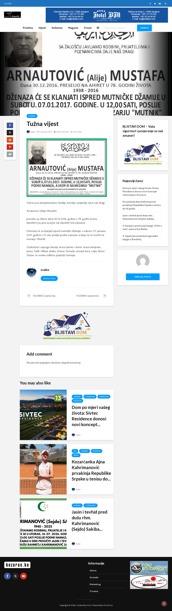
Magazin (73, 27)
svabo (32, 132)
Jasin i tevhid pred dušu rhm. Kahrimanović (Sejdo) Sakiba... (89, 520)
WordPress (108, 605)
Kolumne (57, 27)
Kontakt (8, 3)
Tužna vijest (90, 505)
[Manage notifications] (164, 603)
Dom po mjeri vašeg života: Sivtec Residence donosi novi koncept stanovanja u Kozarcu (141, 191)
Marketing (104, 397)
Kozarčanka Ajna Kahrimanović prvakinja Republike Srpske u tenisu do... (91, 470)
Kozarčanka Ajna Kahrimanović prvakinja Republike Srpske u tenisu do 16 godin (142, 205)
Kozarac (32, 116)
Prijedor (77, 401)
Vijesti (42, 27)
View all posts (49, 278)
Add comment (62, 132)
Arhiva (93, 570)
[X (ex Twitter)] (15, 576)
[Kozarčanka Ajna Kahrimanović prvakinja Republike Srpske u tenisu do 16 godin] (43, 469)
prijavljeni (45, 362)
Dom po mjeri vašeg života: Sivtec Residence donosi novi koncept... (91, 416)
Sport (76, 455)
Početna (28, 27)
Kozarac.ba (90, 397)
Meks (89, 605)
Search (144, 28)
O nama (94, 591)
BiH (75, 451)
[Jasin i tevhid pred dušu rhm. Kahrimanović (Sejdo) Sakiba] (43, 523)
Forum (88, 27)
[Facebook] (7, 576)
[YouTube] (23, 576)
